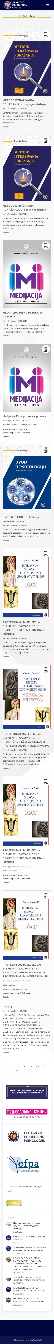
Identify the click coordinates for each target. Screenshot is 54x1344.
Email (9, 1191)
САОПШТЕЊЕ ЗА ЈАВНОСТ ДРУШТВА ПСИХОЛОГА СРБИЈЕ (28, 1289)
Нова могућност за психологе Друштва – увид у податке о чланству (26, 1226)
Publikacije (7, 421)
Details (6, 127)
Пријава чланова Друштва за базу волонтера (29, 1238)
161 (31, 1070)
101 (18, 1070)
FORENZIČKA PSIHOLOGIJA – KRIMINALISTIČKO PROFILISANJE (28, 1300)
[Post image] (8, 1224)
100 (44, 1066)
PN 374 (7, 1006)
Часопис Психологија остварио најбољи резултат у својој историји (29, 1278)
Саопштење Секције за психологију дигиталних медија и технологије (29, 1248)
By (12, 109)
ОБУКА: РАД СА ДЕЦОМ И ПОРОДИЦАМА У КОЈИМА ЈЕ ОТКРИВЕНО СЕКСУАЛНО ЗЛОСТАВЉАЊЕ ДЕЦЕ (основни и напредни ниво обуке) (29, 1263)
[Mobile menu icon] (48, 5)
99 (37, 1066)
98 (31, 1066)
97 (25, 1066)
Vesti (4, 109)
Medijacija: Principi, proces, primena (24, 416)
